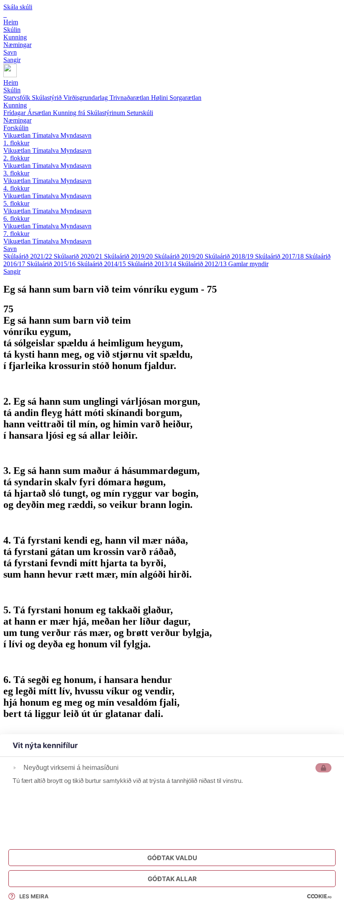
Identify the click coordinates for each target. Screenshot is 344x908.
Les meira (34, 896)
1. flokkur (16, 143)
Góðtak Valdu (172, 858)
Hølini (160, 97)
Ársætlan (40, 112)
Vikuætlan (17, 135)
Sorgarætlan (185, 97)
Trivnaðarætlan (130, 97)
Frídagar (15, 112)
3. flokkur (16, 173)
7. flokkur (16, 233)
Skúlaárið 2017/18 (280, 256)
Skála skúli (17, 6)
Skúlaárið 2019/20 (129, 256)
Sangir (12, 271)
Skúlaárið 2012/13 (203, 263)
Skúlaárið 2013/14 (153, 263)
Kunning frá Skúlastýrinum (90, 112)
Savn (10, 248)
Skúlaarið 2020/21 (79, 256)
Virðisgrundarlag (86, 97)
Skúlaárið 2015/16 (52, 263)
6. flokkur (16, 218)
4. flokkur (16, 188)
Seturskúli (140, 112)
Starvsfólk (17, 97)
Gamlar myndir (248, 263)
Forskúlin (16, 127)
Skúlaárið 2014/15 (102, 263)
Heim (10, 82)
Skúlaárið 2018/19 (230, 256)
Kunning (15, 105)
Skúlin (12, 90)
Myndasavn (75, 135)
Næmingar (17, 120)
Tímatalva (46, 135)
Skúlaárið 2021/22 (28, 256)
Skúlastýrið (47, 97)
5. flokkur (16, 203)
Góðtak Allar (172, 879)
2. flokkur (16, 158)
